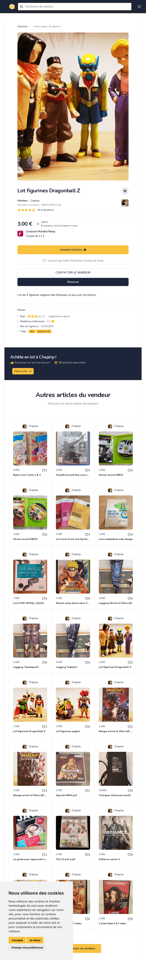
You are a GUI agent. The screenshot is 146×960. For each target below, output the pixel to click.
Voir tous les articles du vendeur (73, 948)
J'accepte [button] (17, 940)
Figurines (22, 26)
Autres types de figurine (47, 26)
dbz (32, 331)
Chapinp (35, 200)
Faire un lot (20, 371)
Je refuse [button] (35, 940)
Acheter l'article (71, 250)
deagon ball (44, 331)
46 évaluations (45, 210)
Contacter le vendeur (73, 272)
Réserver (73, 282)
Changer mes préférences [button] (27, 947)
